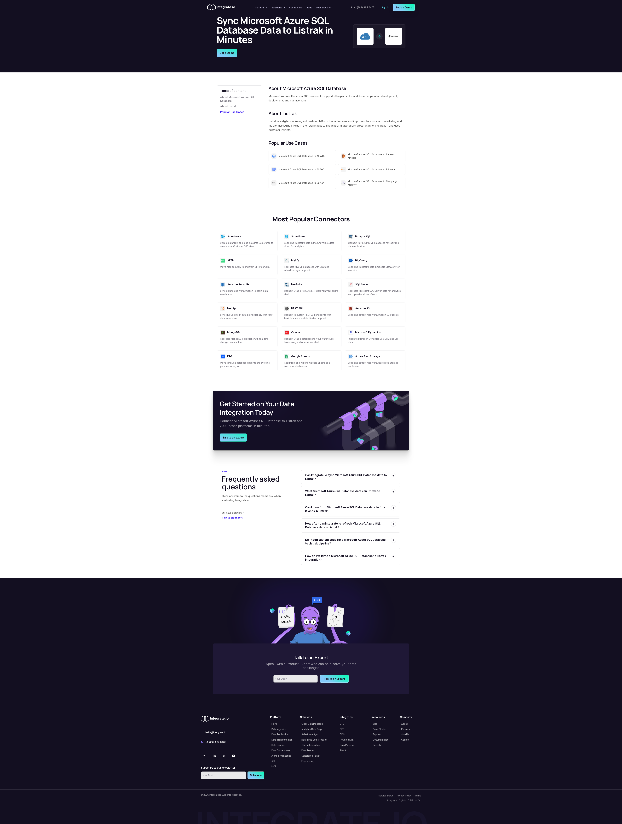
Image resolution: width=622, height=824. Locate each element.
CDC (342, 734)
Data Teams (307, 750)
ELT (342, 729)
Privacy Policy (404, 795)
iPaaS (343, 750)
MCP (273, 766)
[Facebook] (204, 755)
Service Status (385, 795)
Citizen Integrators (310, 745)
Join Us (405, 734)
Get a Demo (226, 52)
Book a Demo (404, 7)
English (402, 800)
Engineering (307, 761)
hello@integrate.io (215, 732)
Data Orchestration (281, 750)
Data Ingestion (278, 729)
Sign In (385, 7)
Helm (274, 723)
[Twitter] (223, 755)
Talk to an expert (233, 437)
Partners (405, 729)
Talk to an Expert (334, 678)
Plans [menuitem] (309, 7)
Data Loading (278, 745)
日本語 (410, 800)
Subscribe (256, 775)
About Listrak (228, 106)
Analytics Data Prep (311, 729)
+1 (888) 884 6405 (364, 7)
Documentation (380, 739)
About (404, 723)
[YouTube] (233, 755)
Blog (375, 723)
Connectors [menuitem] (295, 7)
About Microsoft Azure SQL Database (237, 98)
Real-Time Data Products (314, 739)
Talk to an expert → (234, 517)
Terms (418, 795)
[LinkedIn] (214, 755)
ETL (342, 723)
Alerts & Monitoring (281, 755)
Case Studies (379, 729)
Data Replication (279, 734)
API (273, 761)
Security (377, 745)
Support (377, 734)
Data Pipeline (347, 745)
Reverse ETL (346, 739)
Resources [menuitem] (322, 7)
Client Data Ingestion (312, 723)
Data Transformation (282, 739)
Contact (405, 739)
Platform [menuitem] (259, 7)
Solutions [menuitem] (276, 7)
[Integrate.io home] (221, 7)
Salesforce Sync (310, 734)
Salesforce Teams (311, 755)
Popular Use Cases (232, 112)
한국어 (418, 800)
